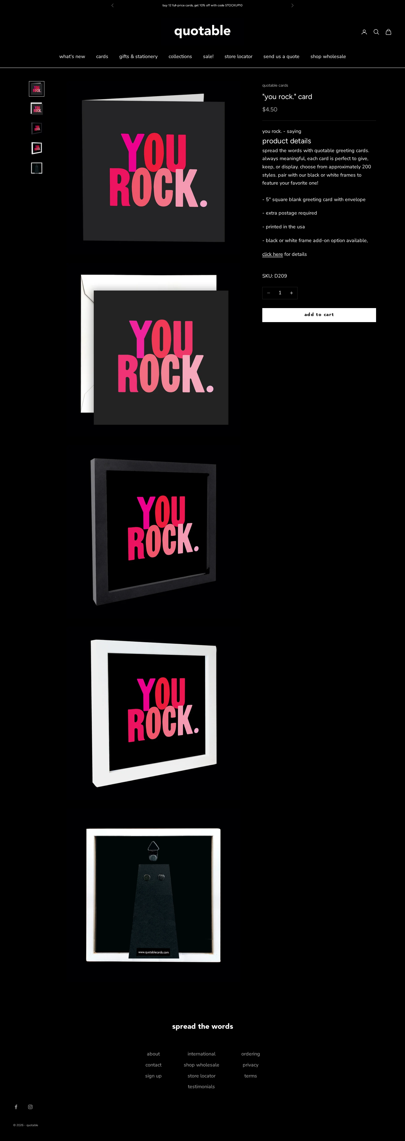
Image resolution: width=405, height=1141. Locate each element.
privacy (250, 1065)
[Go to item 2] (36, 108)
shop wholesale (328, 56)
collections (180, 56)
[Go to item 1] (36, 89)
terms (250, 1076)
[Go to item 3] (36, 128)
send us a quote (281, 56)
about (153, 1054)
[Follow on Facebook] (16, 1107)
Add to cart (319, 314)
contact (153, 1065)
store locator (238, 56)
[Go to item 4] (36, 148)
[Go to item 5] (36, 168)
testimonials (201, 1086)
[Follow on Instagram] (30, 1107)
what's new (72, 56)
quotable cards (275, 85)
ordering (250, 1054)
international (201, 1054)
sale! (208, 56)
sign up (153, 1076)
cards (102, 56)
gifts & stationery (138, 56)
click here (272, 254)
